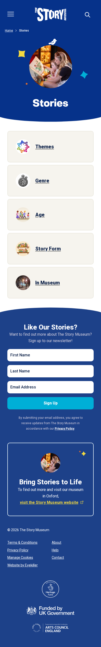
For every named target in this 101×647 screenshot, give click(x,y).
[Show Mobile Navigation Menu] (10, 14)
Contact (58, 558)
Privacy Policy (17, 550)
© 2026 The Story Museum (28, 530)
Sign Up (51, 403)
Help (55, 550)
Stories (24, 30)
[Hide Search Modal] (87, 15)
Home (9, 30)
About (56, 542)
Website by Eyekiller (22, 565)
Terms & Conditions (22, 542)
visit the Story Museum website (49, 502)
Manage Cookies (20, 558)
